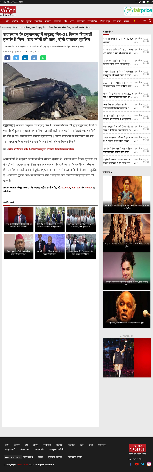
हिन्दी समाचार (5, 27)
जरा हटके (116, 21)
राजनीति (38, 21)
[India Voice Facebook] (136, 2)
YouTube (76, 187)
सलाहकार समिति (56, 449)
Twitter (88, 187)
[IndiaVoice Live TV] (144, 21)
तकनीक (57, 21)
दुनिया (28, 21)
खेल (65, 21)
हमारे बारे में (28, 457)
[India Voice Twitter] (140, 2)
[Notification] (139, 21)
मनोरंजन (80, 21)
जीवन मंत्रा (104, 21)
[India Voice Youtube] (144, 2)
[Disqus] (50, 299)
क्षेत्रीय (14, 21)
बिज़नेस (47, 21)
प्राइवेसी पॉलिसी (55, 457)
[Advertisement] (127, 402)
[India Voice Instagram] (152, 2)
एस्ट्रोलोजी (92, 21)
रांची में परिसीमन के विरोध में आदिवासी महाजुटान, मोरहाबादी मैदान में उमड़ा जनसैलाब (41, 149)
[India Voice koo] (148, 2)
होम (7, 21)
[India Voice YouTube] (137, 465)
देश (22, 21)
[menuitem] (7, 21)
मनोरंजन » (107, 172)
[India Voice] (8, 15)
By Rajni (7, 51)
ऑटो (72, 21)
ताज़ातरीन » (108, 31)
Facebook (65, 187)
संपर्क (40, 457)
